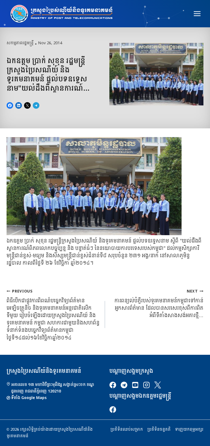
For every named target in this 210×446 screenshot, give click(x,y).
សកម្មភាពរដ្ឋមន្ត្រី (20, 43)
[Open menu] (197, 13)
